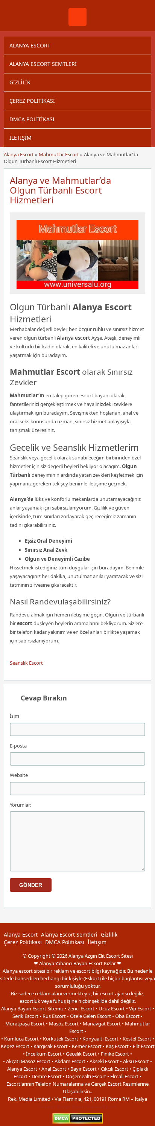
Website (19, 775)
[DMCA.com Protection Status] (77, 1122)
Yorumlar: (20, 804)
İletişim (20, 137)
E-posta (18, 745)
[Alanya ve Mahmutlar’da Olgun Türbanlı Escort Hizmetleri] (77, 290)
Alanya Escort (29, 45)
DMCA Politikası (32, 119)
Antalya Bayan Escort (61, 1106)
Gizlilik (19, 82)
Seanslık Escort (26, 662)
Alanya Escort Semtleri (43, 63)
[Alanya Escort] (77, 24)
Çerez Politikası (32, 100)
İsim (14, 716)
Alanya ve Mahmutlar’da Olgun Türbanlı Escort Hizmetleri (60, 190)
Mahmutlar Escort (59, 154)
